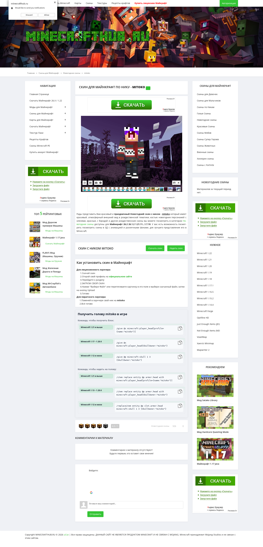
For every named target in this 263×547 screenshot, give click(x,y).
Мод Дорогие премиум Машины (52, 224)
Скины (89, 3)
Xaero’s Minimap (205, 343)
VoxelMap (202, 337)
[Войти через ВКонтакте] (91, 479)
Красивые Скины (206, 126)
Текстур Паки (48, 133)
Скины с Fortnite (205, 165)
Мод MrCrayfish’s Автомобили (51, 285)
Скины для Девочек (207, 94)
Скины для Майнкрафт (48, 113)
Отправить (95, 514)
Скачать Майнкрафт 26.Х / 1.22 (46, 100)
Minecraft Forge (205, 311)
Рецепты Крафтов (39, 139)
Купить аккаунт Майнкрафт (44, 152)
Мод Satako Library (207, 400)
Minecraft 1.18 (204, 278)
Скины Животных (206, 145)
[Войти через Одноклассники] (91, 497)
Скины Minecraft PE (40, 145)
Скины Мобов (204, 132)
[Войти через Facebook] (91, 483)
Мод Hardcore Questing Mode (213, 432)
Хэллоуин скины (205, 158)
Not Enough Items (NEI (208, 330)
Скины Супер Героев (208, 139)
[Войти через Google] (91, 492)
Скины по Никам (205, 107)
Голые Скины (204, 113)
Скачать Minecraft (60, 3)
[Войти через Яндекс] (91, 488)
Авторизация (229, 3)
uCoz (66, 534)
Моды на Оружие (53, 261)
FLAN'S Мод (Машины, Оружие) (52, 254)
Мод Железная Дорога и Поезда (51, 270)
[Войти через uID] (91, 474)
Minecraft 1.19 (204, 272)
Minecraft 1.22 (204, 253)
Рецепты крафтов (121, 3)
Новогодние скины (160, 426)
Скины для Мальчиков (209, 100)
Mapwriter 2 (203, 349)
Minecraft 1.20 (204, 266)
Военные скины (205, 152)
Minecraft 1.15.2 (205, 298)
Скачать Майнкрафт (48, 126)
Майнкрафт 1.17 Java (53, 237)
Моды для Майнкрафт (48, 107)
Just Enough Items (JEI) (208, 324)
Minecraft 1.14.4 (205, 304)
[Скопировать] (180, 328)
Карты (78, 3)
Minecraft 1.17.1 (205, 285)
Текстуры (102, 3)
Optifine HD (203, 317)
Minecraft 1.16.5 (205, 291)
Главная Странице (39, 94)
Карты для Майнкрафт (48, 120)
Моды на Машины (54, 230)
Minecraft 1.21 (204, 259)
